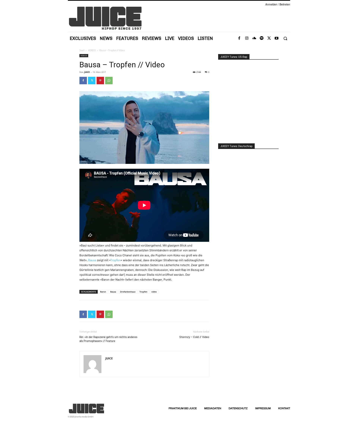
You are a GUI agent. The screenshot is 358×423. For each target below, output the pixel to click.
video (154, 291)
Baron (103, 291)
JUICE (87, 72)
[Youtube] (276, 38)
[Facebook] (239, 38)
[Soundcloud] (254, 38)
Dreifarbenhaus (127, 291)
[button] (285, 38)
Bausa (92, 260)
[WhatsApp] (109, 80)
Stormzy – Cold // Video (194, 337)
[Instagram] (246, 38)
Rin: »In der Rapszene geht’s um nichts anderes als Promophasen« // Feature (108, 339)
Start (81, 50)
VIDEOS (92, 50)
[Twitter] (269, 38)
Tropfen (115, 260)
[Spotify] (261, 38)
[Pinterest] (100, 80)
